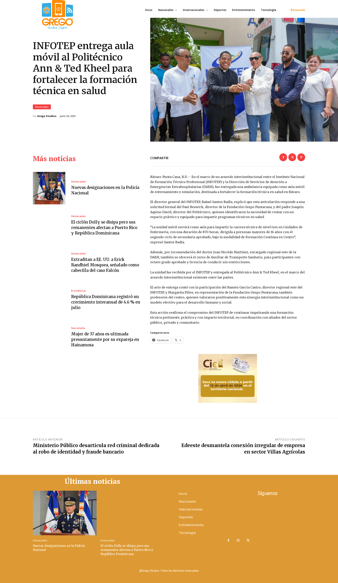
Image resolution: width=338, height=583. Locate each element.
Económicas (78, 290)
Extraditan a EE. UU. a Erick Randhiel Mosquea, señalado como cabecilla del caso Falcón (105, 265)
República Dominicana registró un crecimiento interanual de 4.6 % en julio (105, 302)
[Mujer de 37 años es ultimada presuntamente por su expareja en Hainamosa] (49, 337)
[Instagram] (238, 541)
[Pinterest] (301, 157)
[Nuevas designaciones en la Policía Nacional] (49, 188)
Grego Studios (46, 116)
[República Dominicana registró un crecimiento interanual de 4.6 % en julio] (49, 300)
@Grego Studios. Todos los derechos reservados (169, 570)
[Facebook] (283, 157)
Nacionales (42, 107)
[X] (292, 157)
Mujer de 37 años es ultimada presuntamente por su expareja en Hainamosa (105, 339)
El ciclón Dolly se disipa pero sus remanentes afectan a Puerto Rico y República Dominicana (104, 227)
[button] (298, 10)
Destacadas (78, 181)
